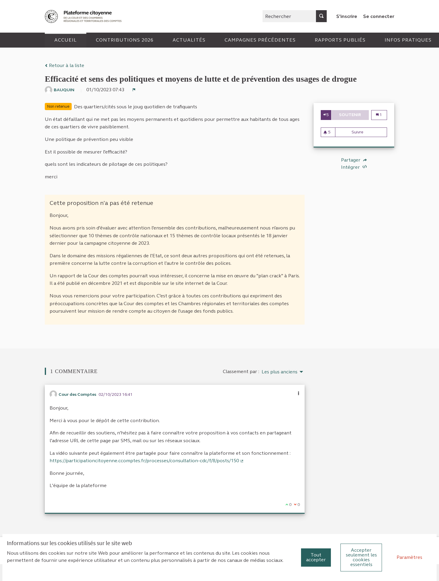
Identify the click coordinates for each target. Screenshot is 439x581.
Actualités (189, 40)
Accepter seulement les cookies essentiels (361, 557)
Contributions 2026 (125, 40)
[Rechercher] (321, 16)
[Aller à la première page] (84, 16)
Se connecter (378, 16)
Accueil (65, 40)
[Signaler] (134, 89)
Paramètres (409, 557)
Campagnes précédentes (260, 40)
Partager (351, 160)
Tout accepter (316, 557)
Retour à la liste (66, 65)
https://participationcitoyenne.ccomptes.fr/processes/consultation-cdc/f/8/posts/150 (147, 460)
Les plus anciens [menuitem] (279, 371)
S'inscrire (346, 16)
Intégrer (351, 167)
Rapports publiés (340, 40)
